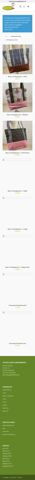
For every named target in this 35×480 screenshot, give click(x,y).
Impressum (6, 431)
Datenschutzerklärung (9, 434)
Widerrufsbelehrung (8, 425)
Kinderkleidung (7, 390)
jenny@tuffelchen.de (20, 1)
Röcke (4, 399)
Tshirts (4, 402)
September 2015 (8, 466)
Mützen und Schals (8, 396)
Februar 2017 (7, 453)
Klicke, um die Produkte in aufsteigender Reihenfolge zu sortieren (26, 37)
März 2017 (6, 451)
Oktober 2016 (7, 456)
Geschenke (6, 408)
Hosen (4, 393)
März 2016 (6, 461)
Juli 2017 (5, 448)
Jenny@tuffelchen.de (12, 375)
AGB (4, 428)
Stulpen (5, 405)
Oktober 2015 (7, 463)
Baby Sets (5, 411)
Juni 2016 (6, 458)
